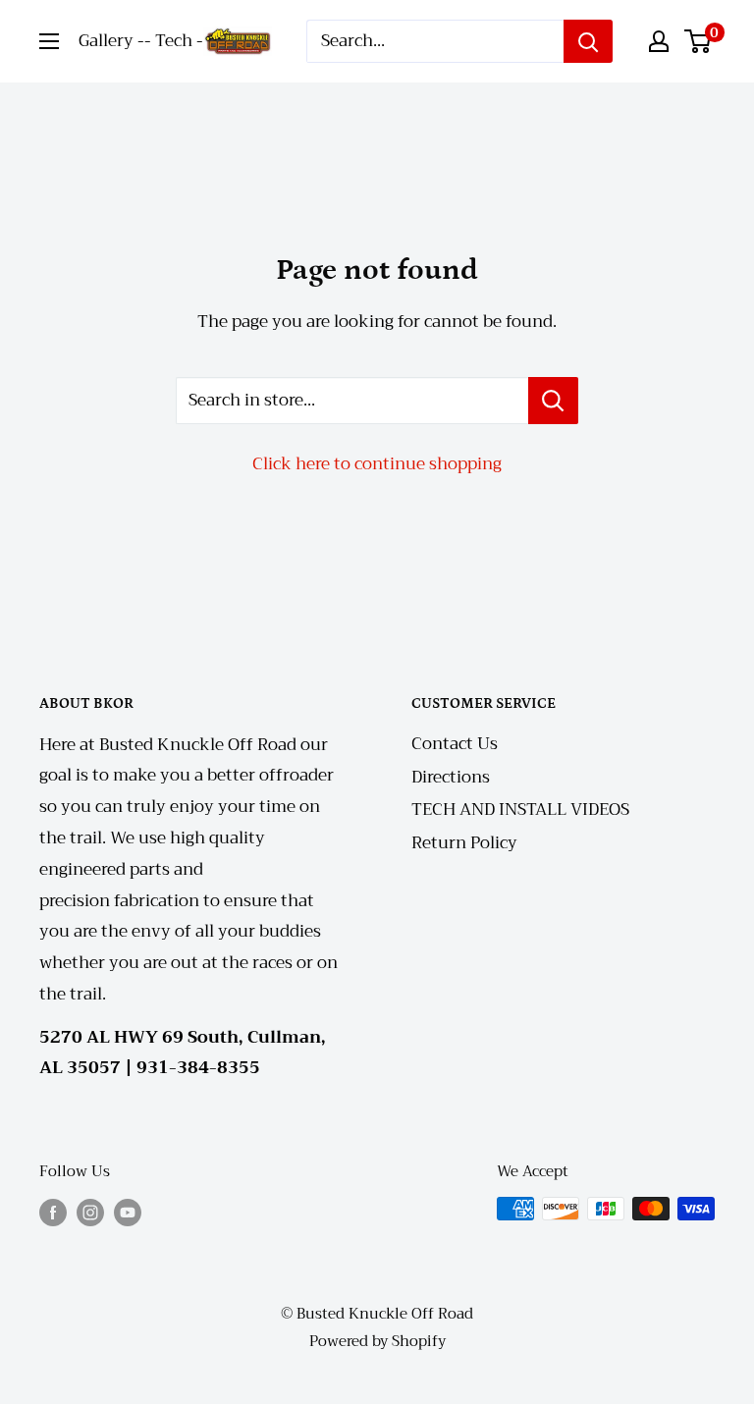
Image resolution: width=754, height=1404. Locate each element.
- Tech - (173, 41)
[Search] (588, 41)
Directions (450, 777)
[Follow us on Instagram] (90, 1211)
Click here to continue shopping (377, 464)
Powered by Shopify (377, 1341)
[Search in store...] (553, 400)
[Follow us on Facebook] (53, 1211)
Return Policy (464, 843)
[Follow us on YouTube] (127, 1211)
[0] (698, 41)
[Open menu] (49, 41)
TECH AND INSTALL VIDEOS (520, 809)
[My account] (659, 41)
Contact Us (454, 743)
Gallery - (111, 41)
